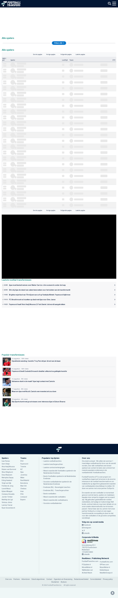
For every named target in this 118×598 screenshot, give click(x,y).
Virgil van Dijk (7, 483)
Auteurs (64, 582)
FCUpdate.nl (86, 564)
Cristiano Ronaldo (8, 494)
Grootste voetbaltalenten (52, 503)
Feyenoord (24, 464)
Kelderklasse (104, 570)
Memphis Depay (7, 477)
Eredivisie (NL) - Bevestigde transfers (56, 487)
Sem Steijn (6, 464)
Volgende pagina (65, 54)
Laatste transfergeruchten (53, 464)
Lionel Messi (6, 489)
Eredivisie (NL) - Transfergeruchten (56, 490)
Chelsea (23, 489)
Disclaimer (55, 582)
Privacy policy (108, 579)
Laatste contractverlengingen (54, 467)
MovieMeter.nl (87, 567)
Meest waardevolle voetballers (54, 497)
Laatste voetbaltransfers (52, 461)
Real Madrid (24, 480)
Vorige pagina (50, 54)
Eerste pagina (37, 54)
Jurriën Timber (7, 497)
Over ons (8, 579)
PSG (22, 494)
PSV (22, 461)
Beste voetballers (49, 494)
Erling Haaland (7, 480)
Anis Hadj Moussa (8, 466)
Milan (22, 477)
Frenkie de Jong (8, 486)
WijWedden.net (87, 570)
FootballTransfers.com (90, 561)
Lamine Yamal (7, 505)
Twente (23, 466)
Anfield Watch (87, 573)
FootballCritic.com (106, 562)
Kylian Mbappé (7, 491)
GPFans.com (104, 564)
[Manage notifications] (112, 593)
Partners (16, 579)
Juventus (23, 475)
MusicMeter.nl (105, 567)
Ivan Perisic (6, 461)
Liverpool (23, 497)
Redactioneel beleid (81, 579)
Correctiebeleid (95, 579)
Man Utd (23, 486)
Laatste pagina (80, 54)
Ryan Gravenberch (8, 508)
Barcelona (24, 483)
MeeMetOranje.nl (106, 573)
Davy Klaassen (7, 475)
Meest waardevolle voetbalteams (55, 500)
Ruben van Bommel (9, 469)
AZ (21, 469)
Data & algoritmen (38, 579)
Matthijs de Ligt (7, 500)
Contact (49, 579)
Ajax (22, 472)
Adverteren (26, 579)
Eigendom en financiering (63, 579)
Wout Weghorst (7, 472)
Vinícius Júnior (7, 502)
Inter (22, 491)
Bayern (23, 500)
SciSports (110, 488)
